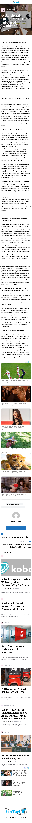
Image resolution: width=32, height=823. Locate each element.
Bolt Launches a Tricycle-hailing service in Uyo (14, 690)
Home (6, 817)
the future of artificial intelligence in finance (13, 507)
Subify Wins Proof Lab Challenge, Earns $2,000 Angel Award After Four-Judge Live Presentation (14, 714)
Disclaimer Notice (14, 817)
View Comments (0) (15, 527)
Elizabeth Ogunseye (8, 612)
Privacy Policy (13, 818)
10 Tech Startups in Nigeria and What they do (15, 757)
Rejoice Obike (6, 30)
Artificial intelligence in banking (14, 504)
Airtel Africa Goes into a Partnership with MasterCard (13, 648)
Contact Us (23, 817)
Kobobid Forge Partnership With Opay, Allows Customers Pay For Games (15, 582)
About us (21, 818)
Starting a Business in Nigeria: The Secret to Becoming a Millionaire (13, 606)
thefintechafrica (7, 588)
